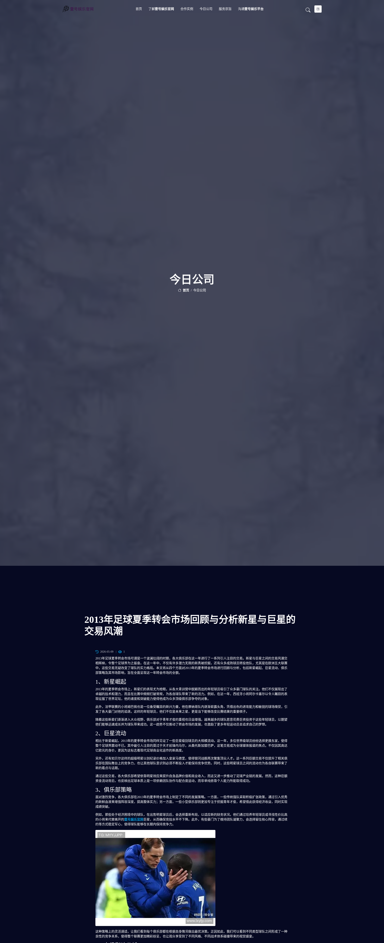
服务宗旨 (225, 9)
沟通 (251, 9)
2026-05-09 (106, 651)
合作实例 (186, 9)
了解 (161, 9)
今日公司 (206, 9)
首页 (139, 9)
